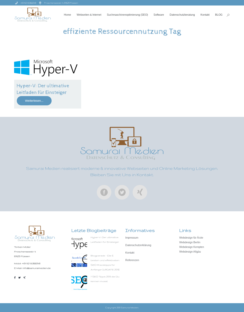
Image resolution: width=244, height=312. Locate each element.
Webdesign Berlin (189, 242)
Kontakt (129, 252)
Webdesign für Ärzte (191, 237)
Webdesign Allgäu (190, 251)
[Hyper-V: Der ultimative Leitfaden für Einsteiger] (47, 68)
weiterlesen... (34, 100)
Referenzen (132, 260)
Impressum (131, 237)
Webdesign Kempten (191, 247)
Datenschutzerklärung (138, 245)
